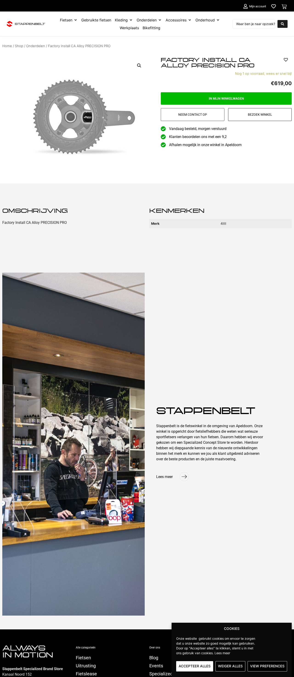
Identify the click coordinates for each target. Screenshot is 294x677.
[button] (139, 65)
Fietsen (83, 657)
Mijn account (257, 6)
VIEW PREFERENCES (267, 666)
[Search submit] (282, 24)
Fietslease (86, 673)
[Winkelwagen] (284, 6)
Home (7, 46)
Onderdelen (35, 46)
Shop (19, 46)
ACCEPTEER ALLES (195, 666)
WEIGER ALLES (230, 666)
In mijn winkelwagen (226, 98)
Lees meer (222, 653)
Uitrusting (86, 665)
